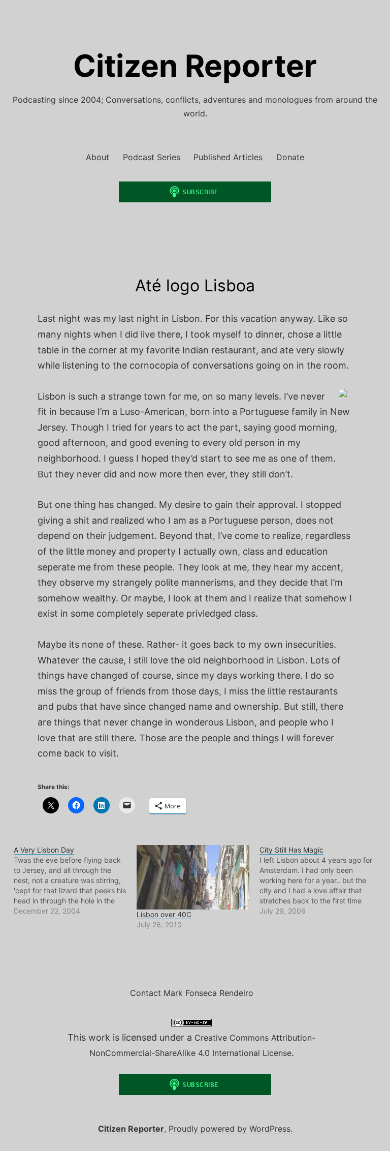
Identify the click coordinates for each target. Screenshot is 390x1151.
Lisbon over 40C (164, 914)
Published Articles (228, 157)
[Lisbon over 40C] (193, 877)
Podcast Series (151, 157)
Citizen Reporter (195, 65)
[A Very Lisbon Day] (75, 880)
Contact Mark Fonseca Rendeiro (191, 993)
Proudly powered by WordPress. (230, 1129)
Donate (290, 157)
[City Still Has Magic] (320, 880)
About (97, 157)
